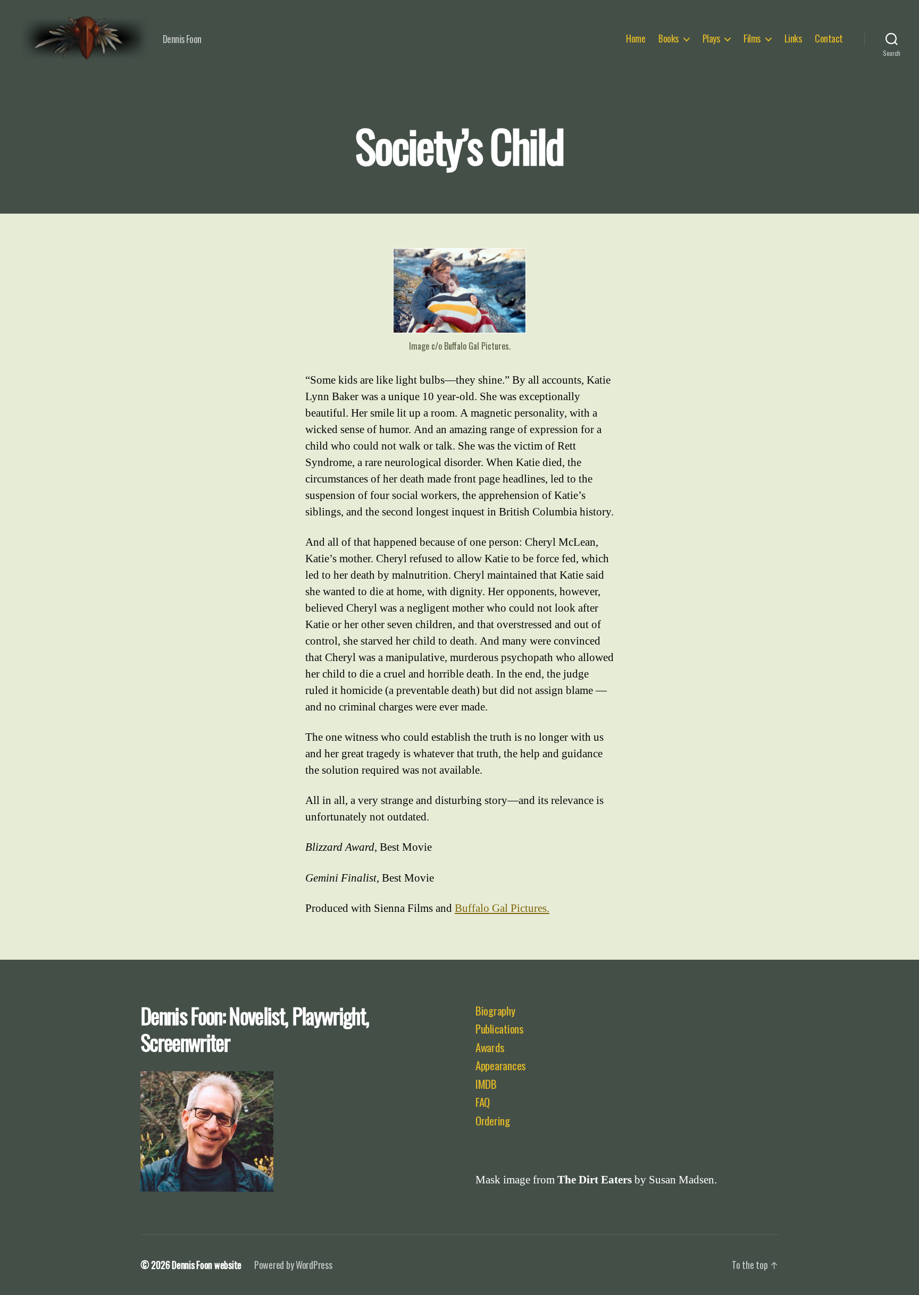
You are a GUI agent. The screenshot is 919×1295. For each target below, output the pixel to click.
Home (635, 39)
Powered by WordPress (293, 1265)
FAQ (482, 1102)
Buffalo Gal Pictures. (502, 908)
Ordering (492, 1120)
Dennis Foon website (206, 1265)
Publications (499, 1028)
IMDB (486, 1084)
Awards (489, 1047)
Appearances (500, 1065)
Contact (829, 39)
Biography (495, 1010)
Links (793, 39)
